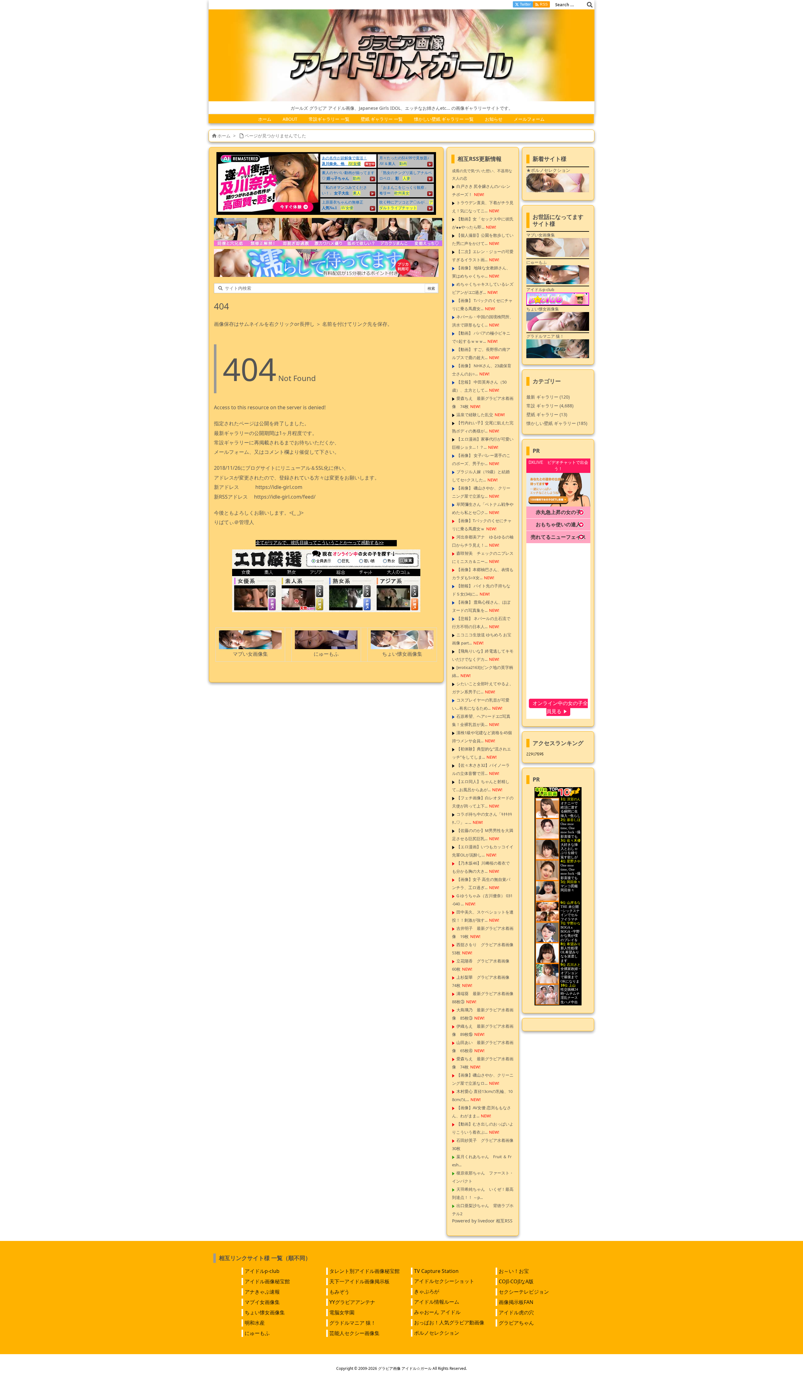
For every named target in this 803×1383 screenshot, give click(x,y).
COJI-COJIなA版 (516, 1281)
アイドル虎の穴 (516, 1312)
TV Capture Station (436, 1271)
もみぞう (339, 1291)
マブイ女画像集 (262, 1302)
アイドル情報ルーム (436, 1301)
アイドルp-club (262, 1271)
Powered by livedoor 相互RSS (482, 1221)
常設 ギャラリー (542, 406)
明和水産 (255, 1322)
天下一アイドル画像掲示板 (359, 1281)
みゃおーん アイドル (437, 1312)
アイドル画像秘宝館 (267, 1281)
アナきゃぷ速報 (262, 1291)
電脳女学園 (341, 1312)
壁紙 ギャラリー (546, 414)
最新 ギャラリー (548, 397)
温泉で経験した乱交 (474, 414)
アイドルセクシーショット (444, 1281)
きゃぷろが (426, 1291)
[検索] (589, 4)
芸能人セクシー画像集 (354, 1333)
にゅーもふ (257, 1333)
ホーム (224, 136)
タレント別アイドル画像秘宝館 (364, 1271)
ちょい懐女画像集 (265, 1312)
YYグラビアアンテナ (352, 1302)
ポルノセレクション (436, 1332)
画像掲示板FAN (516, 1302)
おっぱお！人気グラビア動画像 (449, 1322)
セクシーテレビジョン (524, 1291)
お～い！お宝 (514, 1271)
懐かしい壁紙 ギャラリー (556, 423)
